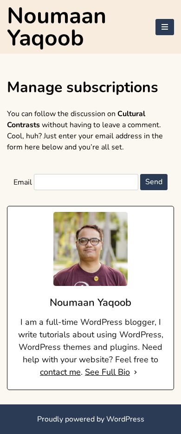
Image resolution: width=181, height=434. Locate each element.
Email (22, 182)
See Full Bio (107, 372)
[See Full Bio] (135, 372)
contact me (60, 372)
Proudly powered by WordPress (90, 419)
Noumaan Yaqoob (56, 26)
